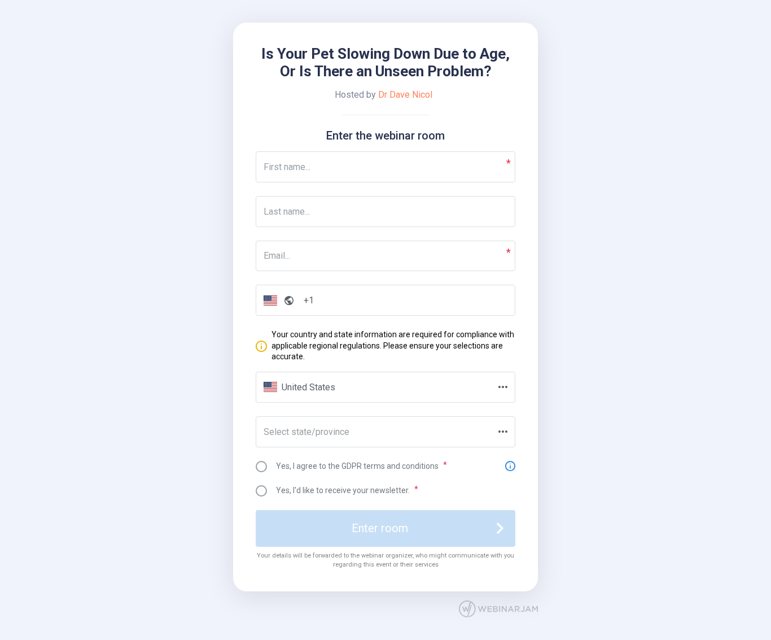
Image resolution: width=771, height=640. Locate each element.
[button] (276, 300)
